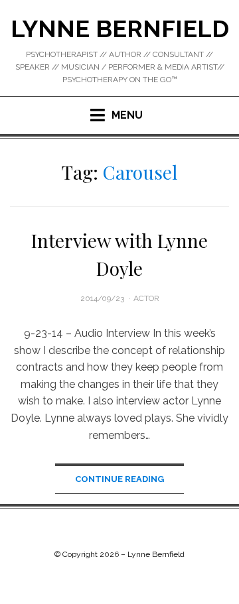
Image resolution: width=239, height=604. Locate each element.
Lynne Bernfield (120, 28)
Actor (146, 298)
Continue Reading (119, 479)
